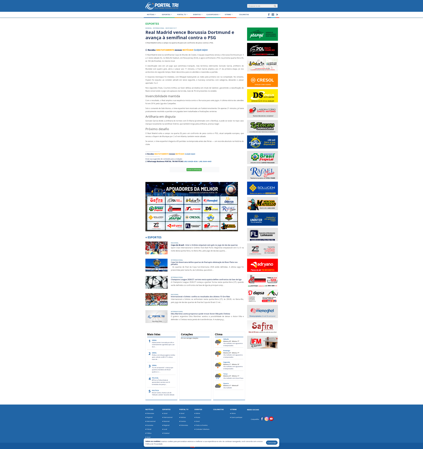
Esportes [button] (166, 14)
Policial (149, 429)
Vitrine (198, 413)
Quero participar (236, 417)
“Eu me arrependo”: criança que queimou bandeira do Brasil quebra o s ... (162, 370)
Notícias (149, 409)
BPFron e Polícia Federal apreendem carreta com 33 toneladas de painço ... (161, 382)
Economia (150, 425)
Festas (198, 417)
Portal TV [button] (181, 14)
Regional (149, 417)
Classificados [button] (212, 14)
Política (149, 433)
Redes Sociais (253, 409)
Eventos (183, 421)
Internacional (151, 421)
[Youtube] (271, 418)
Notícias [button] (151, 14)
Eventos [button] (197, 14)
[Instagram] (266, 418)
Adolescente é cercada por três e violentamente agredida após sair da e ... (163, 344)
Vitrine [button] (228, 14)
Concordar (271, 442)
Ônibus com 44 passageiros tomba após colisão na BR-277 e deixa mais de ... (163, 357)
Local (165, 429)
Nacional (166, 421)
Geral (148, 437)
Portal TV (183, 409)
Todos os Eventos (202, 425)
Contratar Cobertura (202, 429)
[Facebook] (262, 418)
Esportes (166, 409)
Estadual (166, 433)
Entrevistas (150, 413)
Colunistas (244, 14)
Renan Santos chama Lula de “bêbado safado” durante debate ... (163, 395)
